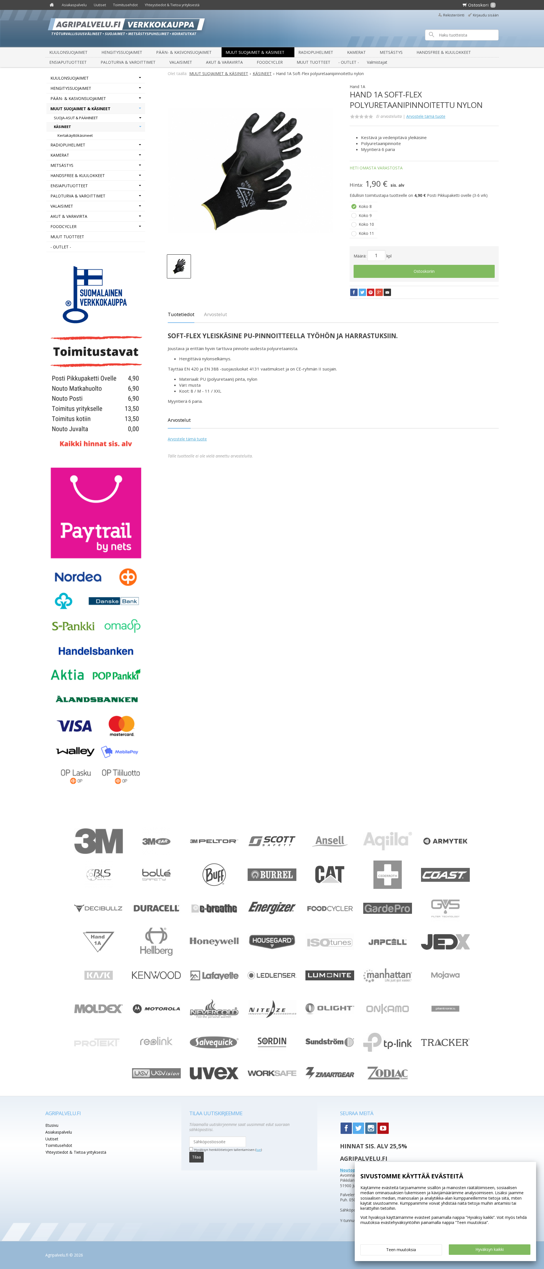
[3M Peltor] (214, 841)
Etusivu (51, 1125)
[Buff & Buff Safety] (214, 887)
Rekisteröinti (453, 15)
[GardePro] (387, 912)
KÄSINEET (62, 126)
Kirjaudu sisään (486, 15)
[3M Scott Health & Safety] (272, 844)
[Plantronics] (445, 1021)
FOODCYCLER (270, 62)
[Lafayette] (214, 978)
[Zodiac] (387, 1083)
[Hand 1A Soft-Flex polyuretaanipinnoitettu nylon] (250, 171)
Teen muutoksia (401, 1249)
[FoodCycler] (329, 911)
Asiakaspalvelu (74, 5)
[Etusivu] (51, 5)
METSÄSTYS (391, 52)
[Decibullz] (98, 911)
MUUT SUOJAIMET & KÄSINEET (255, 52)
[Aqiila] (387, 848)
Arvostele (425, 116)
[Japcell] (388, 954)
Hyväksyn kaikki (489, 1249)
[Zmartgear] (329, 1078)
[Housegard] (272, 948)
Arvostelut (215, 314)
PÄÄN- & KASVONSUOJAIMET (184, 52)
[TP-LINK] (387, 1050)
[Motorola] (156, 1012)
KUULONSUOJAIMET (68, 52)
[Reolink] (156, 1052)
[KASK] (98, 988)
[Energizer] (272, 914)
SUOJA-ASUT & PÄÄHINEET (76, 117)
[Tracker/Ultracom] (445, 1044)
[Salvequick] (214, 1046)
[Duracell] (156, 911)
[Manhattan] (387, 981)
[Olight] (329, 1012)
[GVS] (445, 921)
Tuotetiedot (181, 314)
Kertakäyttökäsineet (75, 135)
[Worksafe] (272, 1074)
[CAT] (330, 887)
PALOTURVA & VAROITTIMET (128, 62)
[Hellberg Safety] (156, 954)
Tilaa (196, 1157)
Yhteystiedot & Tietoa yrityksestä (172, 5)
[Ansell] (330, 845)
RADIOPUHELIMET (315, 52)
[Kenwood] (156, 977)
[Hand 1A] (98, 952)
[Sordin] (272, 1055)
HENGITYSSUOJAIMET (121, 52)
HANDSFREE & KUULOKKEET (443, 52)
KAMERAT (356, 52)
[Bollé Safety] (156, 887)
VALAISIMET (180, 62)
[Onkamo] (387, 1012)
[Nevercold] (214, 1016)
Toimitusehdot (125, 5)
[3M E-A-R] (156, 854)
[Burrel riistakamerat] (272, 879)
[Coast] (445, 880)
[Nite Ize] (272, 1016)
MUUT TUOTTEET (313, 62)
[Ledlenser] (272, 977)
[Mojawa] (445, 988)
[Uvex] (214, 1078)
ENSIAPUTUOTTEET (68, 62)
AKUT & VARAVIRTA (224, 62)
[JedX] (445, 949)
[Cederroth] (387, 887)
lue (258, 1149)
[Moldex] (98, 1012)
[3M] (98, 852)
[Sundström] (329, 1048)
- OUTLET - (348, 62)
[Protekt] (98, 1044)
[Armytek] (445, 845)
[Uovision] (156, 1076)
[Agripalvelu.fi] (274, 28)
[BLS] (98, 887)
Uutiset (100, 5)
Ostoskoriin (424, 271)
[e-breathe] (214, 918)
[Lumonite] (329, 978)
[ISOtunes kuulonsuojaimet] (329, 948)
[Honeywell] (214, 944)
